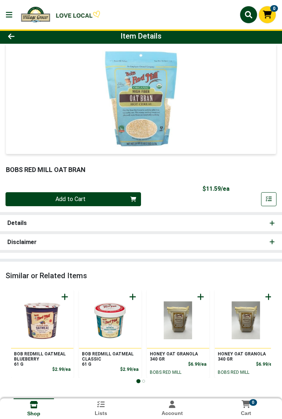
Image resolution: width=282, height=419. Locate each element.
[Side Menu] (9, 15)
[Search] (248, 14)
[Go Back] (39, 36)
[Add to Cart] (64, 297)
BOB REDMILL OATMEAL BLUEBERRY (40, 359)
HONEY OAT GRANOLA (174, 356)
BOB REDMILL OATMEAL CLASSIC (108, 359)
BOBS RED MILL (165, 372)
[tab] (138, 381)
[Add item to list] (268, 199)
